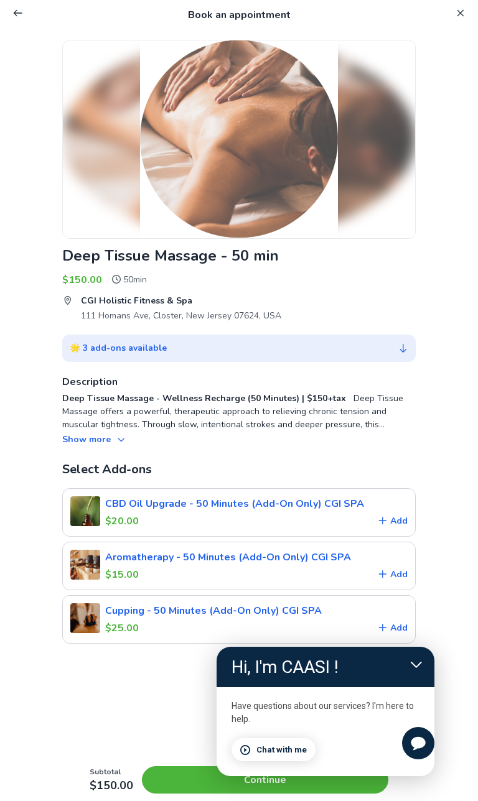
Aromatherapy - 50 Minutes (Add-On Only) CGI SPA (228, 557)
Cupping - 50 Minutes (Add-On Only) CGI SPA (213, 611)
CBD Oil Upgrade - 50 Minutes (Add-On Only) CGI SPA (234, 504)
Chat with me (281, 749)
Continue (265, 780)
